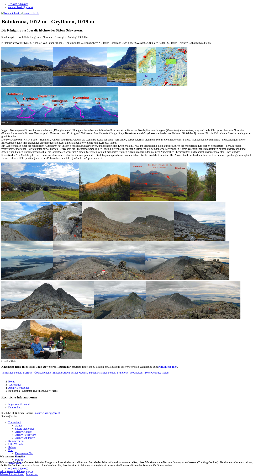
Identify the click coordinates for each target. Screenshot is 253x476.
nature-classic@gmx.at (20, 7)
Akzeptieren (6, 471)
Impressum (32, 474)
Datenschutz (15, 407)
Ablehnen (19, 471)
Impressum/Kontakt (19, 404)
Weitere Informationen (12, 474)
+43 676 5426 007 (18, 4)
